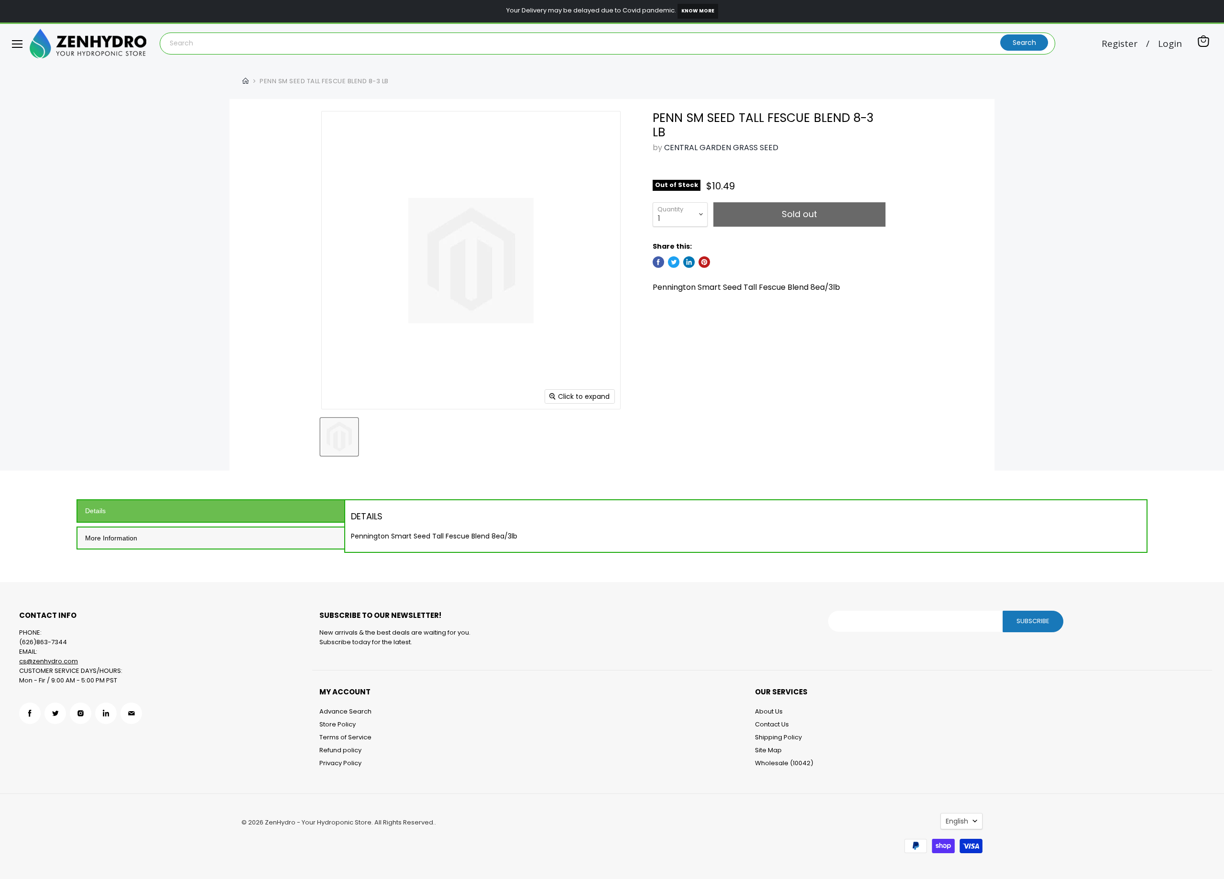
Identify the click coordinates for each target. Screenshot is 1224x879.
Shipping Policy (778, 737)
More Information (111, 538)
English (957, 821)
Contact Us (772, 724)
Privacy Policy (340, 763)
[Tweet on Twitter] (673, 262)
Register (1119, 43)
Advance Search (345, 711)
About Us (769, 711)
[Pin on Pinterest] (704, 262)
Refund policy (340, 750)
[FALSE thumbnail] (339, 437)
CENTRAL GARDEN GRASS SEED (721, 147)
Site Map (768, 750)
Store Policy (337, 724)
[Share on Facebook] (658, 262)
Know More (697, 10)
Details (95, 511)
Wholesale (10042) (784, 763)
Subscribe (1032, 621)
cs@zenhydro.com (48, 661)
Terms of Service (345, 737)
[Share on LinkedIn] (689, 262)
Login (1170, 43)
